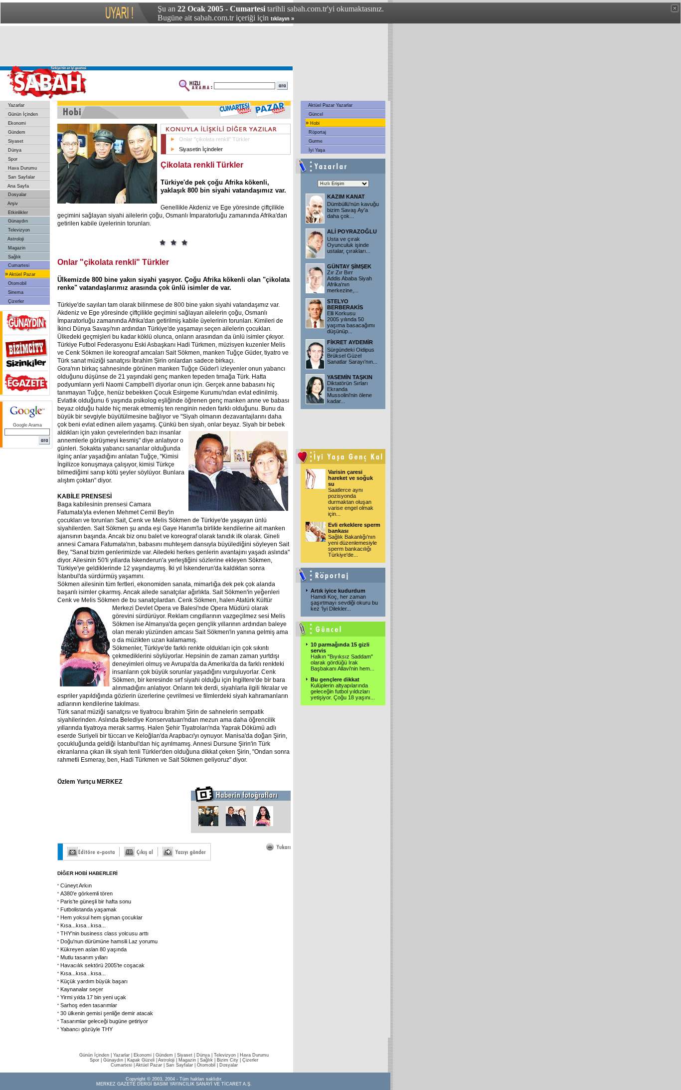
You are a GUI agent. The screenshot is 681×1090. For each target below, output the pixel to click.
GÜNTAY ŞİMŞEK (349, 266)
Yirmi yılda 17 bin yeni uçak (93, 997)
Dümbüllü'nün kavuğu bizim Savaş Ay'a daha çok (353, 210)
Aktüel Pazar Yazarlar (329, 105)
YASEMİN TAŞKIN (349, 377)
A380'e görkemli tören (86, 893)
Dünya (13, 150)
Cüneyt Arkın (76, 885)
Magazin (15, 247)
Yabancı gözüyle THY (86, 1029)
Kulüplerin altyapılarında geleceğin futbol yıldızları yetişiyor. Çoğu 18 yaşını (343, 691)
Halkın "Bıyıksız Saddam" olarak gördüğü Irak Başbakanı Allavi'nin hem (342, 662)
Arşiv (12, 203)
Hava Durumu (21, 168)
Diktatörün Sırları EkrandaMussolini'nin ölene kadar (349, 392)
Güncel (315, 114)
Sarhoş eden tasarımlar (88, 1005)
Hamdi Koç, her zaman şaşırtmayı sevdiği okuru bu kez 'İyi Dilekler (344, 603)
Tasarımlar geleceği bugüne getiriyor (104, 1021)
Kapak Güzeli (141, 1060)
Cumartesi (17, 265)
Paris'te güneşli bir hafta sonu (95, 901)
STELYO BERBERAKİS (345, 304)
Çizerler (15, 301)
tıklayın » (282, 18)
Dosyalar (16, 194)
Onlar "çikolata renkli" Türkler (214, 139)
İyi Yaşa (316, 150)
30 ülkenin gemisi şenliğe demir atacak (106, 1013)
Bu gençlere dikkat (335, 679)
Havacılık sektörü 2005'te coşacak (102, 965)
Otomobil (16, 283)
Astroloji (15, 238)
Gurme (315, 141)
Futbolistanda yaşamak (88, 909)
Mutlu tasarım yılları (84, 957)
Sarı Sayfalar (20, 177)
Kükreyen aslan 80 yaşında (93, 949)
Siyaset (14, 141)
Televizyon (18, 229)
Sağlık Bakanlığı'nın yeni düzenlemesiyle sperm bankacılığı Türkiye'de (352, 546)
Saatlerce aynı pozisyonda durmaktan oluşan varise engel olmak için (350, 502)
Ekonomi (16, 123)
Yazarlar (15, 105)
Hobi (314, 123)
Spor (11, 159)
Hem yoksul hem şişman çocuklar (101, 917)
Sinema (14, 292)
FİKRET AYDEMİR (350, 342)
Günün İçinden (22, 114)
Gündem (15, 132)
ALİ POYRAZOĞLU (352, 231)
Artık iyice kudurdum (338, 591)
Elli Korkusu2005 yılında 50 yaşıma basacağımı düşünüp (351, 322)
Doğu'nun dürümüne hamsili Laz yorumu (109, 941)
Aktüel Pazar (21, 274)
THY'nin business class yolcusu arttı (104, 933)
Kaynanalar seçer (81, 989)
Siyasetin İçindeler (201, 149)
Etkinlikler (17, 212)
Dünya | (205, 1055)
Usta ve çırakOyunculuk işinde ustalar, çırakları (348, 245)
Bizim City (227, 1060)
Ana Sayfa (17, 186)
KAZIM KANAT (346, 197)
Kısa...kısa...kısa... (83, 925)
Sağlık (13, 256)
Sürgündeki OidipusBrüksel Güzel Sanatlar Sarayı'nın (352, 356)
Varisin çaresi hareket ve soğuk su (350, 478)
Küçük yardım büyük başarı (94, 981)
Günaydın (17, 220)
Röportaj (316, 132)
